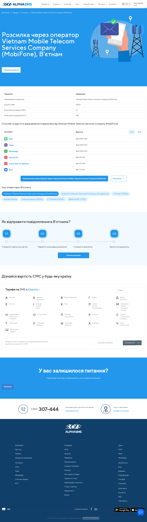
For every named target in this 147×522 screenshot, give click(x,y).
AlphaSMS (5, 13)
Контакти (112, 4)
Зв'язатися (8, 387)
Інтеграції (67, 4)
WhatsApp (19, 475)
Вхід (135, 5)
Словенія (123, 319)
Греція (94, 297)
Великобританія (70, 297)
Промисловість (70, 462)
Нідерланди (13, 314)
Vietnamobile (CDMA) (32, 199)
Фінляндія (68, 323)
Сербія (123, 314)
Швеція (12, 331)
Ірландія (39, 304)
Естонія (12, 304)
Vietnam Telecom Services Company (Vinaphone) (85, 194)
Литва (94, 306)
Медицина (68, 458)
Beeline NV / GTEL (77, 199)
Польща (68, 314)
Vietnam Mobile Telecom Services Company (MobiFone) (30, 194)
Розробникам (88, 4)
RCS (16, 483)
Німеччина (13, 316)
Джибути (123, 299)
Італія (38, 308)
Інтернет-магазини (71, 466)
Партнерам (122, 501)
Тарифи (15, 13)
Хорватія (95, 323)
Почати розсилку (73, 255)
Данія (122, 297)
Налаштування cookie (91, 518)
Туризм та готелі (70, 478)
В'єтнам (25, 13)
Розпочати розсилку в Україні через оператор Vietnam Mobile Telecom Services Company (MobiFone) (64, 178)
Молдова (124, 308)
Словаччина (124, 316)
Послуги (19, 463)
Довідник (121, 471)
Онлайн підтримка (121, 411)
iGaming (67, 470)
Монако (124, 310)
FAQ (120, 497)
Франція (68, 325)
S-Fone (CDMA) (120, 194)
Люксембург (97, 308)
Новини (18, 454)
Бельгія (39, 297)
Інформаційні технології (73, 482)
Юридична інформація (23, 458)
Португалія (69, 316)
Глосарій (121, 479)
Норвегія (12, 319)
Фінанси (67, 454)
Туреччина (13, 323)
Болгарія (40, 299)
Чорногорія (124, 325)
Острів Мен (41, 314)
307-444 (45, 409)
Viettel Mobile (10, 199)
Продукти (45, 4)
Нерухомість (69, 491)
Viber (17, 471)
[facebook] (91, 509)
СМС (17, 467)
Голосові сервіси (21, 479)
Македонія (125, 304)
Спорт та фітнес (70, 487)
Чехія (122, 323)
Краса (66, 495)
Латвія (94, 304)
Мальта (123, 306)
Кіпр (66, 304)
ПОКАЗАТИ (130, 343)
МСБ (66, 449)
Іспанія (38, 306)
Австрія (12, 297)
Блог (120, 467)
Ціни (77, 4)
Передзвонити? (72, 411)
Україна (39, 325)
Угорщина (40, 323)
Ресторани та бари (71, 474)
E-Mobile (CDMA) (55, 199)
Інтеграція (122, 483)
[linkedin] (95, 509)
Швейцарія (14, 329)
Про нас (18, 449)
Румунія (95, 314)
